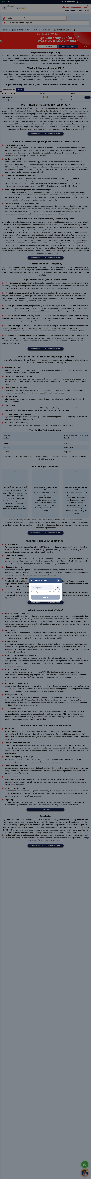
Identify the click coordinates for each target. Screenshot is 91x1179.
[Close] (58, 580)
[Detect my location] (57, 587)
